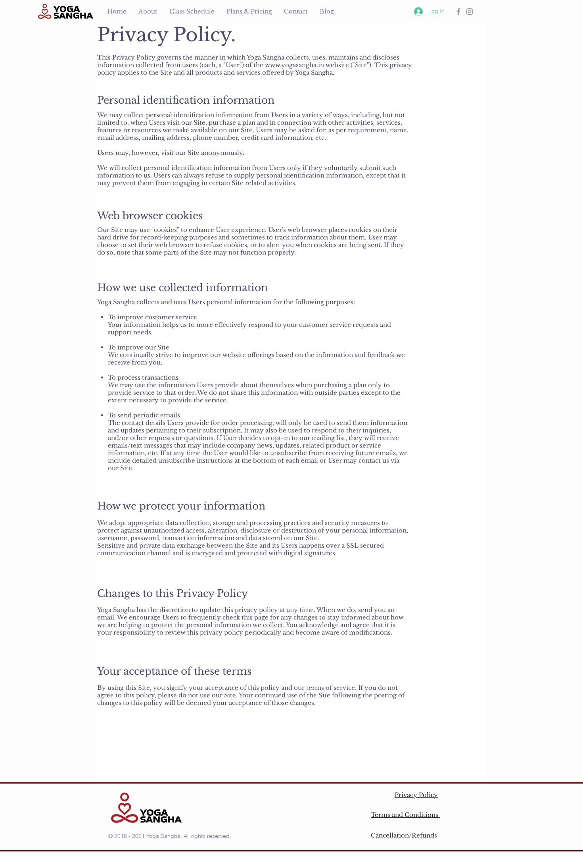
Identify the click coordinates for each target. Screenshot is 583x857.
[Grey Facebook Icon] (458, 11)
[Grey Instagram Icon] (469, 11)
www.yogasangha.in (294, 65)
